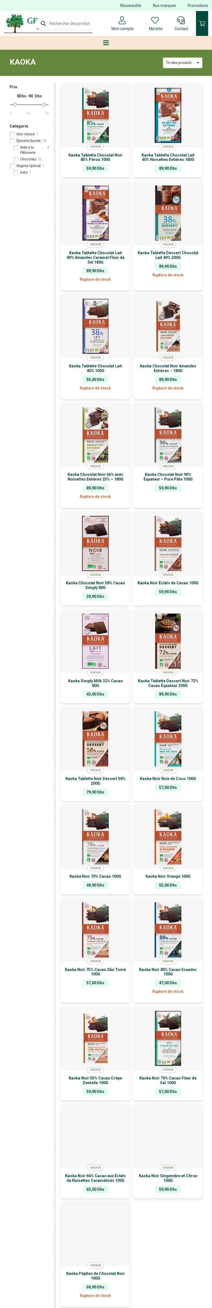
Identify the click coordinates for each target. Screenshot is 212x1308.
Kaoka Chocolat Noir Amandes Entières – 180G (168, 368)
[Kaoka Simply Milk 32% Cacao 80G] (95, 641)
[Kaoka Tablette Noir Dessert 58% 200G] (95, 739)
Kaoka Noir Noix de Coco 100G (168, 778)
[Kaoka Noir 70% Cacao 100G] (95, 837)
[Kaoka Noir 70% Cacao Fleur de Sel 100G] (168, 1038)
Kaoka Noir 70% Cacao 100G (95, 876)
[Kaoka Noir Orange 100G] (168, 837)
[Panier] (202, 23)
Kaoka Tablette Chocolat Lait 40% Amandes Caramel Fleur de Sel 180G (95, 257)
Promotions (198, 5)
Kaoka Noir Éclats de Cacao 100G (167, 583)
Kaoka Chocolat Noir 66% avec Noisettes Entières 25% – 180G (95, 476)
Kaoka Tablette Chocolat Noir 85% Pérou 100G (95, 157)
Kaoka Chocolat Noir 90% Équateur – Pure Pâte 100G (168, 476)
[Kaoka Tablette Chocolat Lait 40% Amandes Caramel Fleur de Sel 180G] (95, 213)
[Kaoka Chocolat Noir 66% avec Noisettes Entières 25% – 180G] (95, 435)
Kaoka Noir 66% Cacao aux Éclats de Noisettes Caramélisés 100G (95, 1178)
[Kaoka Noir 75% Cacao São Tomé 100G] (95, 930)
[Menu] (106, 43)
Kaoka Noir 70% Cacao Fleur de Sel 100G (168, 1080)
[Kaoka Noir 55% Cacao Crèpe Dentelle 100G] (95, 1038)
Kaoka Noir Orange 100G (167, 876)
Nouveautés (130, 5)
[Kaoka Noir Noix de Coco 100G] (168, 739)
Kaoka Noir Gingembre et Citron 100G (168, 1178)
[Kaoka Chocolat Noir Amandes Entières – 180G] (168, 326)
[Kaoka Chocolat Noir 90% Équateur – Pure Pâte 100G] (168, 435)
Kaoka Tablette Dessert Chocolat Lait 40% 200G (168, 255)
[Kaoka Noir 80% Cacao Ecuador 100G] (168, 930)
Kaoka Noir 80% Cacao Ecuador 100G (168, 972)
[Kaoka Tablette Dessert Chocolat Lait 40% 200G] (168, 213)
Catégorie (19, 126)
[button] (168, 503)
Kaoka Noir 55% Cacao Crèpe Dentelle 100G (95, 1080)
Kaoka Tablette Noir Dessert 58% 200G (95, 781)
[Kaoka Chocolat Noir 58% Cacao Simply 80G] (95, 543)
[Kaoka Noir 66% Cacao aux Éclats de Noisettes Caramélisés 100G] (95, 1136)
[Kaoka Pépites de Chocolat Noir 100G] (95, 1234)
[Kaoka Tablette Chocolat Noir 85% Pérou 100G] (95, 115)
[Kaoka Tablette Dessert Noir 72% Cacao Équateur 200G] (168, 641)
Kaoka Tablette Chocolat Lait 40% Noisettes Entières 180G (168, 157)
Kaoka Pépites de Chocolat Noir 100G (95, 1275)
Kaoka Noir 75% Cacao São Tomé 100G (95, 972)
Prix (13, 87)
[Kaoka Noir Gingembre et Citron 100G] (168, 1136)
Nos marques (164, 5)
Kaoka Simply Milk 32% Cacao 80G (95, 683)
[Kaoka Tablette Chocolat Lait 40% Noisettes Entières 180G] (168, 115)
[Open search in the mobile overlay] (66, 23)
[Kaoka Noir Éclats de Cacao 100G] (168, 543)
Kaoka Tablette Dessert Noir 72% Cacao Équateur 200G (168, 683)
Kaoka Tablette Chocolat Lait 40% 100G (95, 368)
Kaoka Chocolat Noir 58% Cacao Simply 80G (95, 585)
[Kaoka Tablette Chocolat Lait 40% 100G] (95, 326)
